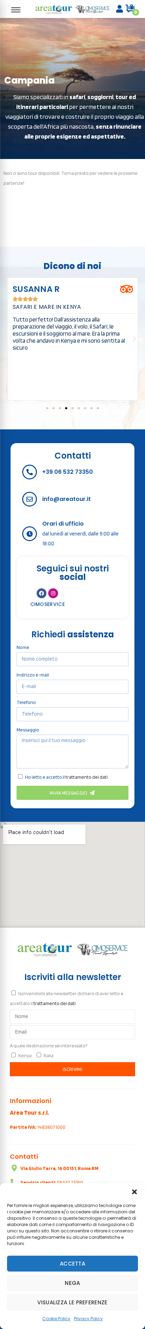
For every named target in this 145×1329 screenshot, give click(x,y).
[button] (134, 1191)
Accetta (72, 1263)
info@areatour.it (66, 499)
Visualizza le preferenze (72, 1302)
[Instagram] (53, 593)
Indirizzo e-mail (33, 675)
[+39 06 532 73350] (29, 472)
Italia (48, 1055)
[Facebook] (41, 593)
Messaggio (28, 730)
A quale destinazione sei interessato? (48, 1045)
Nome (23, 647)
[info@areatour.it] (29, 499)
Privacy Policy (88, 1319)
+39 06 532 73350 (67, 472)
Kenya (25, 1055)
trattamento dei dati (86, 777)
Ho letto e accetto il (66, 777)
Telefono (26, 702)
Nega (72, 1283)
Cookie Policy (56, 1319)
